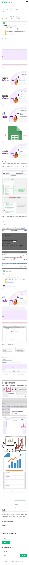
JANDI (4, 525)
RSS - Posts (6, 551)
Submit (6, 542)
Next (24, 43)
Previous (6, 43)
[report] (14, 57)
